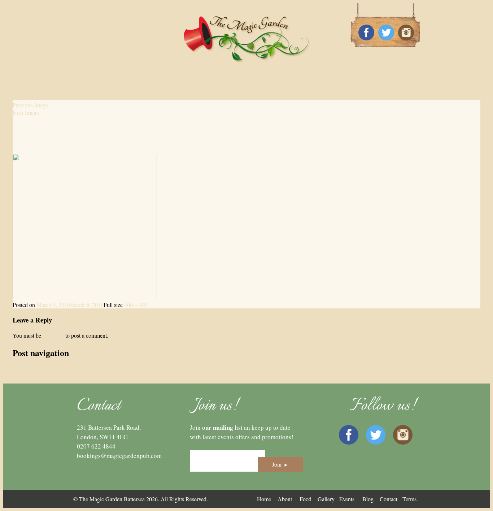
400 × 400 (136, 304)
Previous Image (30, 105)
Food (305, 499)
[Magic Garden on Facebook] (366, 33)
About (285, 499)
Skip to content (30, 72)
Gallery (326, 499)
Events (346, 499)
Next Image (26, 112)
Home (264, 499)
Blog (368, 499)
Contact (388, 499)
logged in (53, 335)
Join (280, 464)
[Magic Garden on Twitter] (386, 33)
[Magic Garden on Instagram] (406, 33)
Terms (409, 499)
